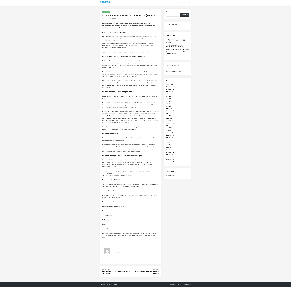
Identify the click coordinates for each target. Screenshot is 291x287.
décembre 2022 (170, 123)
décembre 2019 (170, 159)
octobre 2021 (169, 137)
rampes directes (114, 284)
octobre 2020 (169, 154)
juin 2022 (168, 130)
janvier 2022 (169, 132)
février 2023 (169, 120)
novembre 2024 (170, 89)
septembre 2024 (170, 94)
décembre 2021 (170, 135)
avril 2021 (168, 145)
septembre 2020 (170, 157)
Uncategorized (106, 12)
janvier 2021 (169, 149)
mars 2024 (169, 108)
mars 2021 (168, 147)
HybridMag (188, 284)
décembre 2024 (170, 86)
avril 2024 (168, 106)
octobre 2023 (169, 113)
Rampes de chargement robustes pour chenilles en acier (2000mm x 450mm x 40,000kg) (177, 40)
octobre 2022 (169, 125)
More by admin (116, 252)
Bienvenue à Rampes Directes (176, 3)
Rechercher (169, 12)
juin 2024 (168, 101)
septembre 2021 (170, 140)
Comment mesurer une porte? (174, 56)
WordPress (179, 284)
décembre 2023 (170, 111)
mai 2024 (168, 103)
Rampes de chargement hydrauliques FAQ (177, 49)
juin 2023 (168, 116)
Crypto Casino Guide (171, 24)
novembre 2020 (170, 152)
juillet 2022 (169, 128)
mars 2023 (169, 118)
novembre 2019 (170, 162)
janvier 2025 (169, 84)
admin (105, 18)
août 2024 (169, 96)
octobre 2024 (169, 91)
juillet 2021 (169, 142)
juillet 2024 (169, 99)
